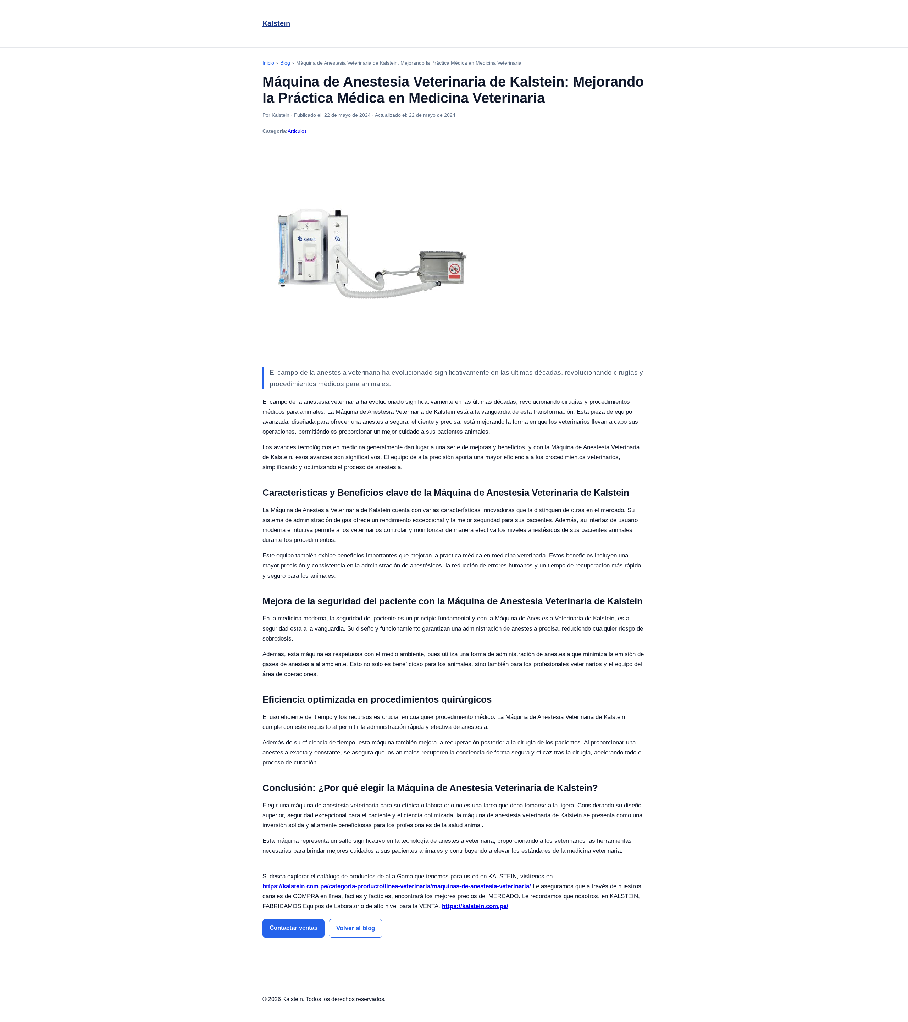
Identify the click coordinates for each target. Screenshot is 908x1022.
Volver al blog (355, 928)
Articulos (297, 131)
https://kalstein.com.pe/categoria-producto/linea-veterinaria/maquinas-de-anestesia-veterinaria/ (396, 886)
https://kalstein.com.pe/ (475, 906)
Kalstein (276, 23)
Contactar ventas (293, 927)
